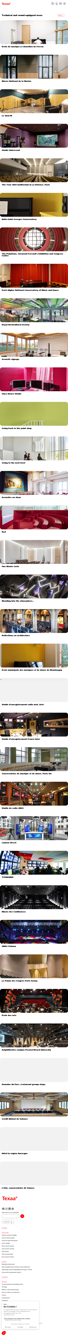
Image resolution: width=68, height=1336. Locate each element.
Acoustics (4, 1261)
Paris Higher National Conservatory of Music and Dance (30, 290)
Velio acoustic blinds (7, 1254)
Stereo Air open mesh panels (10, 1240)
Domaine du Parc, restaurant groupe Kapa (23, 1084)
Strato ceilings (6, 1243)
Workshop (4, 1281)
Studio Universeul (11, 150)
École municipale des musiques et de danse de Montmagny (32, 670)
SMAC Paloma (9, 946)
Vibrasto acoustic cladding (9, 1235)
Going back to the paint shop (17, 428)
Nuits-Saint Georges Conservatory (19, 219)
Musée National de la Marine (16, 81)
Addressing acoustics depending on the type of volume (17, 1269)
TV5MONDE (7, 877)
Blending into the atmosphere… (18, 601)
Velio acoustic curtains (8, 1249)
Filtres (60, 15)
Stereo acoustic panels (8, 1238)
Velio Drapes (5, 1251)
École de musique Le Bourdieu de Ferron (23, 47)
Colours (4, 1295)
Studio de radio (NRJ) (13, 808)
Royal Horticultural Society (15, 325)
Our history (5, 1300)
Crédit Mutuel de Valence (15, 1119)
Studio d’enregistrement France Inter (21, 739)
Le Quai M (7, 116)
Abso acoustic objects (8, 1246)
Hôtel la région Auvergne (15, 1153)
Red (4, 532)
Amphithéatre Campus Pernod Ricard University (26, 1050)
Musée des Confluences (14, 912)
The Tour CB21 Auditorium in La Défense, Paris (26, 185)
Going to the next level (13, 463)
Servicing (4, 1287)
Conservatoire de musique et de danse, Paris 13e (27, 774)
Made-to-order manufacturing (10, 1289)
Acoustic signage (10, 359)
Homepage (4, 1227)
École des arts (9, 1015)
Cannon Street (9, 843)
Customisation (6, 1298)
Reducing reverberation (8, 1264)
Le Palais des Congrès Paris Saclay (19, 981)
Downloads (7, 1222)
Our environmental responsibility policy (12, 1284)
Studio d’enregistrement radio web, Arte (23, 705)
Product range (5, 1232)
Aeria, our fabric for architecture (11, 1292)
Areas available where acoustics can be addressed (16, 1267)
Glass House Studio (11, 394)
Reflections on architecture (16, 635)
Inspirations (5, 1277)
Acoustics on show (11, 497)
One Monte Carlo (10, 566)
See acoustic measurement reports (11, 1272)
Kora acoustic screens (8, 1257)
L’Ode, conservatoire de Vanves (18, 1188)
